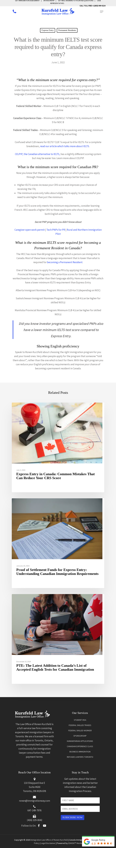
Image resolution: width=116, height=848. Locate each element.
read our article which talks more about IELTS (64, 146)
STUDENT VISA (80, 720)
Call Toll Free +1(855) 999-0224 (92, 6)
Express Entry (48, 30)
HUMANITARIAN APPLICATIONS (80, 741)
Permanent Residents (67, 30)
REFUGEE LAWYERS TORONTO (80, 757)
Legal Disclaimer (48, 843)
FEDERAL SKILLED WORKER (80, 730)
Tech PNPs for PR (55, 229)
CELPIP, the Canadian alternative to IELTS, (37, 154)
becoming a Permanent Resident (64, 262)
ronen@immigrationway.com (34, 800)
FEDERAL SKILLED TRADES (80, 725)
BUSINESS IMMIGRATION (79, 751)
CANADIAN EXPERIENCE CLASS (80, 746)
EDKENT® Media (75, 843)
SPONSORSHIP (80, 735)
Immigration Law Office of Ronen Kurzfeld (49, 839)
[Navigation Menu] (101, 11)
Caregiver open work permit (29, 229)
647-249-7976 (34, 810)
